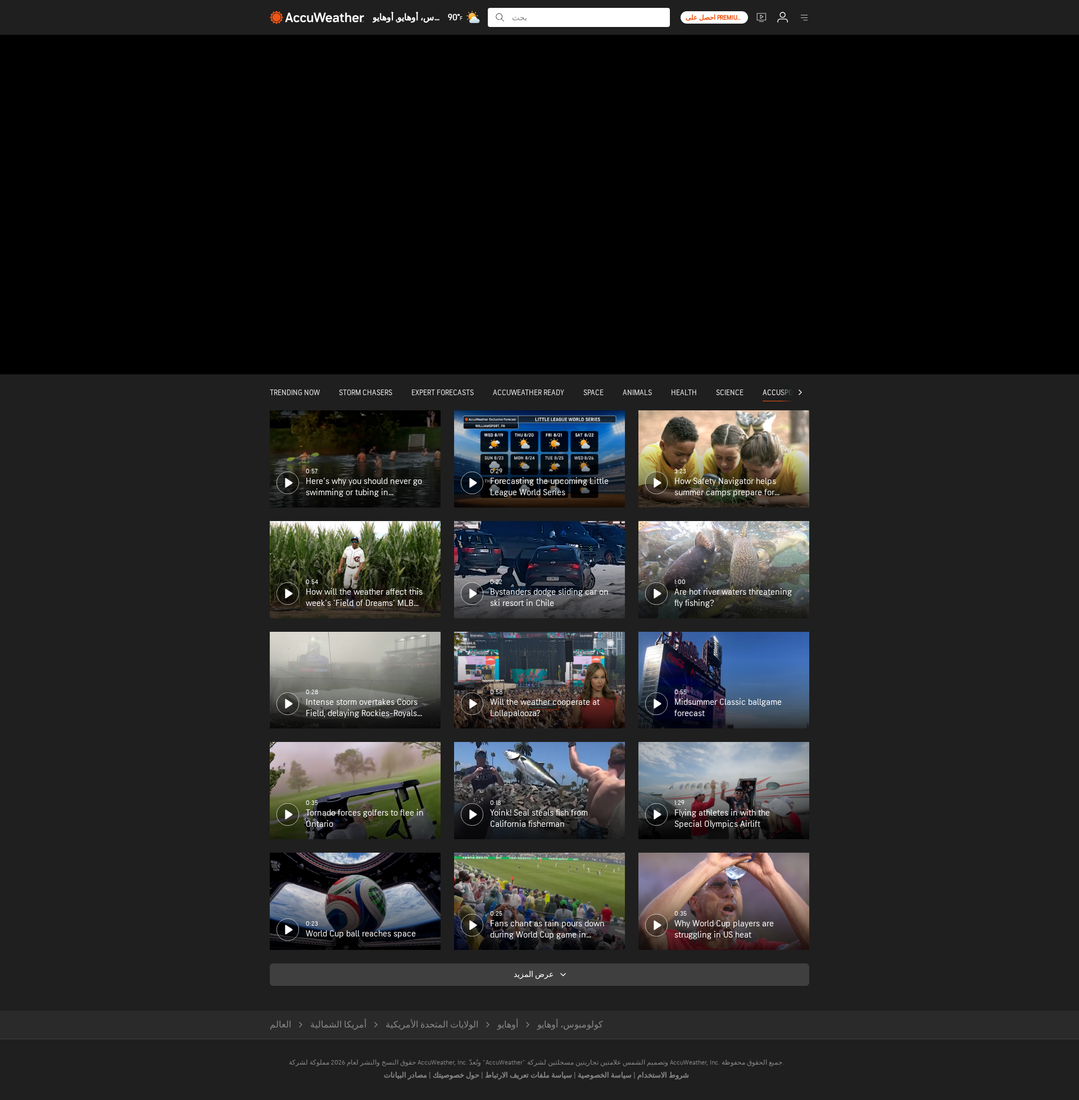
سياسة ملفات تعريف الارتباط (527, 1075)
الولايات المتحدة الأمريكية (432, 1025)
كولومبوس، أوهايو (570, 1025)
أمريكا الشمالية (338, 1025)
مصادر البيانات (405, 1075)
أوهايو (507, 1025)
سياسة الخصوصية (604, 1075)
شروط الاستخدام (662, 1075)
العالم (280, 1025)
